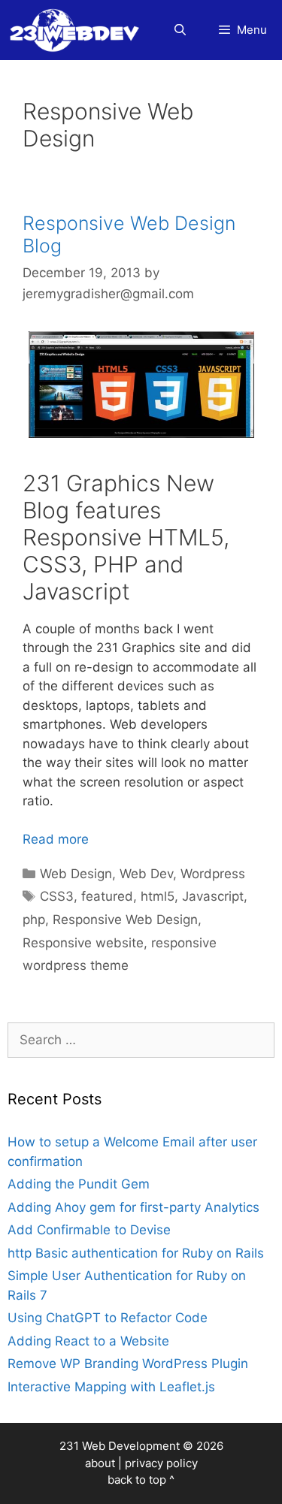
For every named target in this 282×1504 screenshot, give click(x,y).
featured (107, 896)
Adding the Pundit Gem (79, 1183)
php (34, 919)
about (100, 1463)
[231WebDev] (78, 30)
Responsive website (83, 942)
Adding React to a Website (88, 1340)
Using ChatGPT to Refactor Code (108, 1317)
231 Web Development (119, 1446)
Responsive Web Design (125, 919)
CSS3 (57, 896)
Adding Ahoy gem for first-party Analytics (133, 1207)
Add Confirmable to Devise (89, 1229)
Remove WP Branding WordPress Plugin (128, 1363)
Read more (56, 839)
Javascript (213, 896)
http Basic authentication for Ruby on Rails (136, 1253)
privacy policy (161, 1463)
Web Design (76, 873)
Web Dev (146, 873)
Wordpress (212, 873)
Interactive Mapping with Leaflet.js (111, 1386)
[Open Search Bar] (179, 30)
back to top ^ (141, 1479)
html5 (157, 896)
